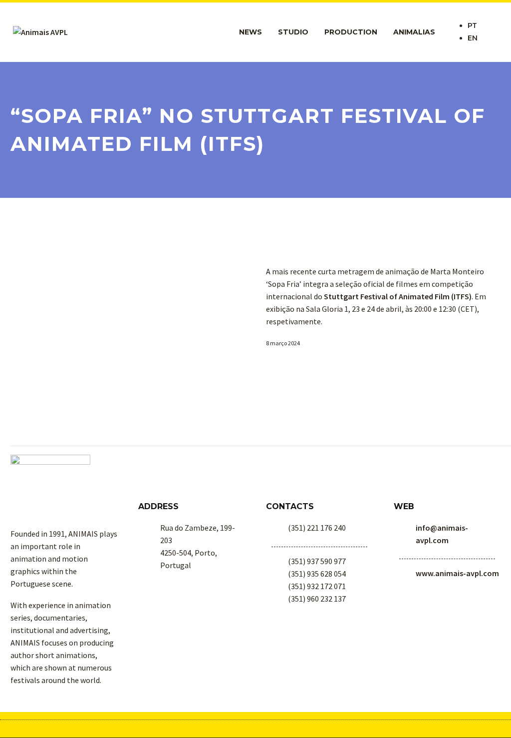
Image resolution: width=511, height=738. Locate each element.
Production (350, 31)
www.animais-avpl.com (457, 573)
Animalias (414, 31)
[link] (398, 296)
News (250, 31)
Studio (293, 31)
